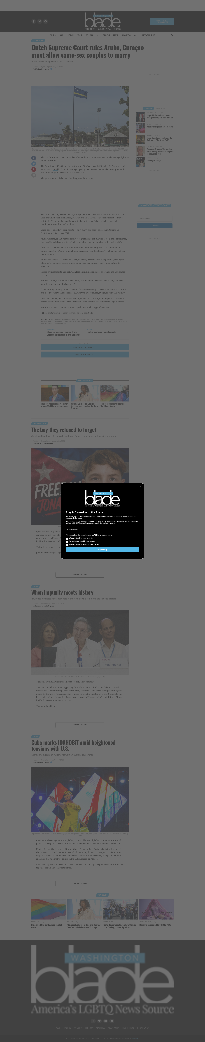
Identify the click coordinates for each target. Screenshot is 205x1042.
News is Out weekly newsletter (82, 541)
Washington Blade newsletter (81, 538)
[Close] (140, 486)
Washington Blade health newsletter (84, 544)
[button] (102, 539)
